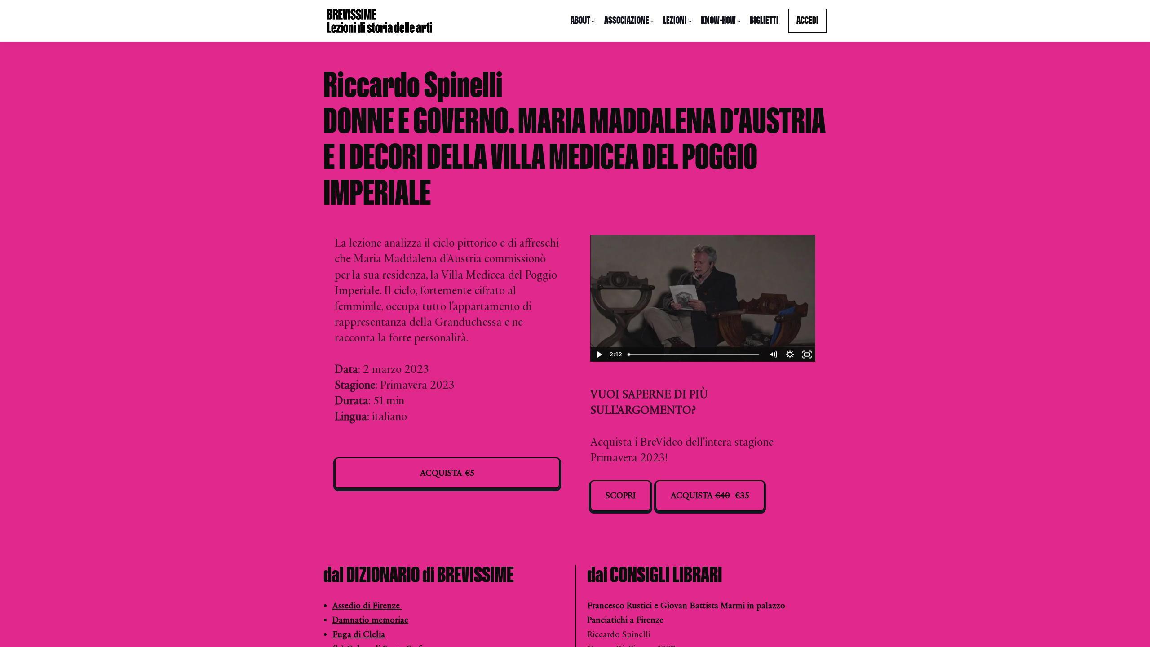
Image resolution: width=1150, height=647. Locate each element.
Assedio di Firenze (367, 605)
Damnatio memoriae (370, 620)
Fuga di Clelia (358, 634)
